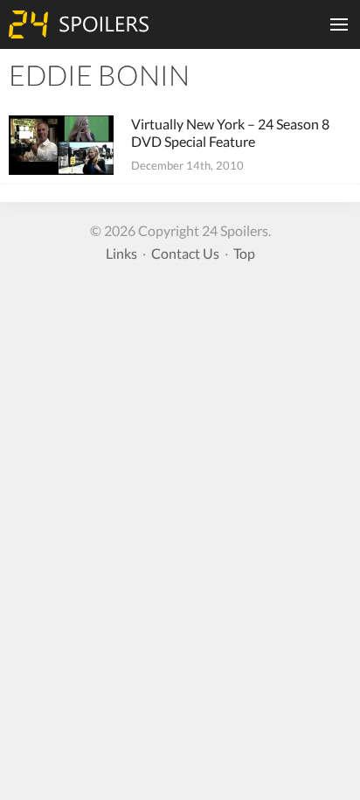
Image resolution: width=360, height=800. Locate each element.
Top (244, 253)
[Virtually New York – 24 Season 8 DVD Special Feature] (61, 145)
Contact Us (185, 253)
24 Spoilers (79, 24)
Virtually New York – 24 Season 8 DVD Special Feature (230, 132)
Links (121, 253)
